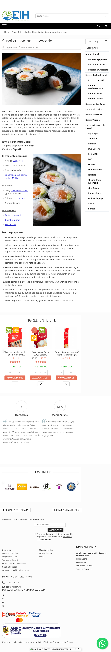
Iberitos (92, 174)
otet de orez (19, 198)
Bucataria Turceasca (98, 64)
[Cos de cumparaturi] (106, 26)
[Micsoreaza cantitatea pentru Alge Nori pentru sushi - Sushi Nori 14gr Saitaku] (10, 372)
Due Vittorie (94, 148)
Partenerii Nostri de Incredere (95, 126)
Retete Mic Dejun (93, 109)
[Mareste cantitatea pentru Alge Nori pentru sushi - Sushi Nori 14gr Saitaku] (20, 372)
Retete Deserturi (93, 114)
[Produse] (4, 26)
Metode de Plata (46, 550)
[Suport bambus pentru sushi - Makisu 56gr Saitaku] (66, 338)
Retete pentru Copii (95, 104)
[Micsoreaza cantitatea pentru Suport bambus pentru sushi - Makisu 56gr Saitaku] (61, 372)
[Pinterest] (3, 599)
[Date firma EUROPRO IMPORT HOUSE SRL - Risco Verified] (55, 649)
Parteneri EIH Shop (10, 553)
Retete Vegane (92, 120)
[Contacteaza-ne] (98, 26)
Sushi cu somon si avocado (53, 32)
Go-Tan (91, 164)
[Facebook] (3, 595)
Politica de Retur (46, 553)
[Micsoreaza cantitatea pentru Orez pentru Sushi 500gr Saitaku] (36, 372)
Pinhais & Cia (94, 193)
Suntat (91, 208)
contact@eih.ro (13, 586)
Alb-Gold (92, 138)
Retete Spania (95, 93)
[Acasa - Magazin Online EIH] (16, 16)
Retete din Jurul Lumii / (29, 32)
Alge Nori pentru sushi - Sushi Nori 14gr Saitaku (15, 353)
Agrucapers (93, 133)
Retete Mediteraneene (95, 87)
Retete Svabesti (96, 80)
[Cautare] (106, 16)
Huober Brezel (95, 169)
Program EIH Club (9, 556)
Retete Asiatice (95, 98)
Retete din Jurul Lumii (30, 47)
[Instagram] (3, 605)
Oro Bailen (93, 188)
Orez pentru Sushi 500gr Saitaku (40, 353)
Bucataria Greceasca (98, 69)
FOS (90, 159)
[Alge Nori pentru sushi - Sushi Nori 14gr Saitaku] (15, 338)
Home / (7, 32)
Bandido (92, 143)
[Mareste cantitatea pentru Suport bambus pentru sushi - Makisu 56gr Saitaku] (71, 372)
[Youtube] (3, 602)
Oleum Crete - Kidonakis (95, 181)
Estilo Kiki (93, 154)
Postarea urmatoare (66, 510)
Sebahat (92, 203)
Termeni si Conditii (10, 560)
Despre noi (6, 550)
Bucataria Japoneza (97, 59)
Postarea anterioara (16, 510)
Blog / (14, 32)
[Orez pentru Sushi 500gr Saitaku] (40, 338)
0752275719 (12, 582)
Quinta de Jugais (96, 198)
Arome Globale (92, 54)
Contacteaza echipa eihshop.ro (15, 570)
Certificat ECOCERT (10, 567)
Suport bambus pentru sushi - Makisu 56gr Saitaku (66, 353)
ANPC (41, 556)
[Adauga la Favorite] (15, 384)
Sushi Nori (18, 160)
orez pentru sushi (19, 190)
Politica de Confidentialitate (14, 563)
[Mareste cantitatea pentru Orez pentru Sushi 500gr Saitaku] (45, 372)
